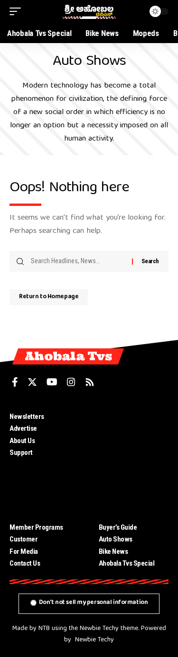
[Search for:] (78, 261)
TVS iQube (114, 476)
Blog (105, 416)
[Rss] (90, 382)
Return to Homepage (48, 297)
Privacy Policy (119, 465)
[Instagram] (71, 382)
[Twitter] (32, 382)
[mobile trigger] (17, 11)
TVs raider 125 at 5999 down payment (130, 495)
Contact (110, 452)
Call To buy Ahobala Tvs (131, 440)
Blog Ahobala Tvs (122, 428)
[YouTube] (52, 382)
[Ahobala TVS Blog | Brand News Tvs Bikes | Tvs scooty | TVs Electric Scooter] (89, 11)
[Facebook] (14, 382)
